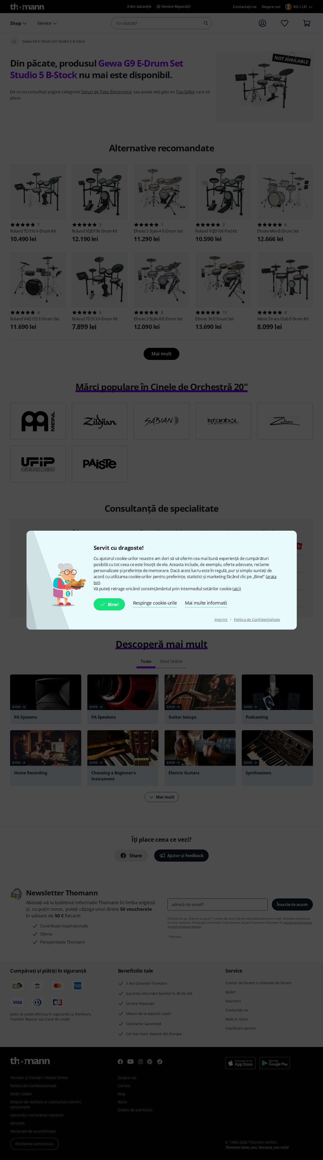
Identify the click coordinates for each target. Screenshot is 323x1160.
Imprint (221, 619)
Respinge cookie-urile (155, 603)
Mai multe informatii (206, 603)
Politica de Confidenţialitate (257, 619)
